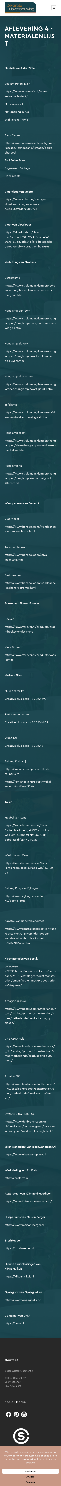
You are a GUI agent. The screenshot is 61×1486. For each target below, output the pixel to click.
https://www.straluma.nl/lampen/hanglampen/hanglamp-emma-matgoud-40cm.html (30, 478)
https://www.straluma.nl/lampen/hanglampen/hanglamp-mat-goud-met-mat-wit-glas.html (30, 323)
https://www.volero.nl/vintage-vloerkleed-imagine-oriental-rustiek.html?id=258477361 (25, 204)
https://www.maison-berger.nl (24, 1225)
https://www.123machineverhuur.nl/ (28, 1201)
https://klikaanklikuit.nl (19, 1276)
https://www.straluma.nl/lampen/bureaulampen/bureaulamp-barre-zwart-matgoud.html (30, 290)
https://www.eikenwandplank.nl (25, 1154)
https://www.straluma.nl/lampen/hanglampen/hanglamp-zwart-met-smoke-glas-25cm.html (30, 356)
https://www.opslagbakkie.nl (23, 1300)
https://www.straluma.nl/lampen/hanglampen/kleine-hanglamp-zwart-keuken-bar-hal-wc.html (30, 445)
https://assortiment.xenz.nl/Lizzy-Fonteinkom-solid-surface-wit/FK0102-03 (29, 868)
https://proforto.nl (16, 1178)
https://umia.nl (14, 1323)
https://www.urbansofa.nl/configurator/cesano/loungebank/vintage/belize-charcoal (30, 148)
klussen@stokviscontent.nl (19, 1371)
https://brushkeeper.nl (19, 1248)
